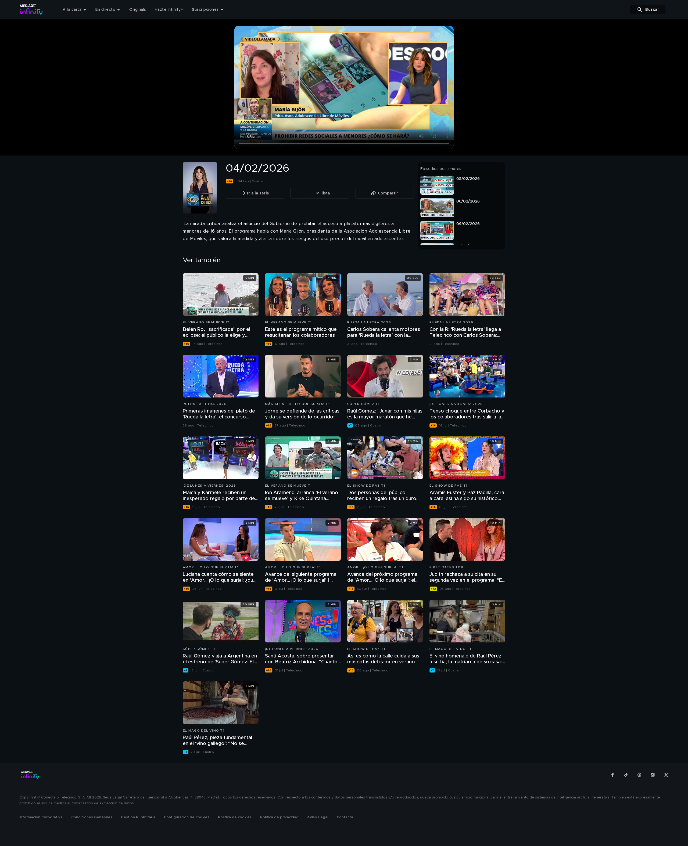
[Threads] (639, 774)
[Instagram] (652, 774)
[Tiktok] (626, 774)
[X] (666, 774)
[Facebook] (612, 774)
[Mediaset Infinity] (31, 9)
